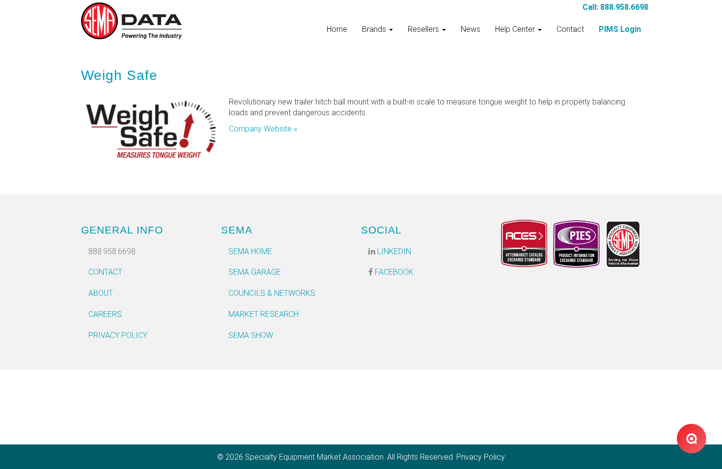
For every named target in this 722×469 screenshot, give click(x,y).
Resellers (424, 29)
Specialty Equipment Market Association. (315, 457)
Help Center (516, 29)
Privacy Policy (117, 335)
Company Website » (263, 128)
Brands (375, 29)
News (470, 29)
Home (337, 29)
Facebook (393, 272)
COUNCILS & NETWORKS (271, 293)
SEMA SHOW (250, 335)
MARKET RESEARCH (263, 314)
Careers (105, 314)
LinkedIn (393, 251)
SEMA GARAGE (254, 272)
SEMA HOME (250, 251)
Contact (570, 29)
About (100, 293)
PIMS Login (620, 29)
